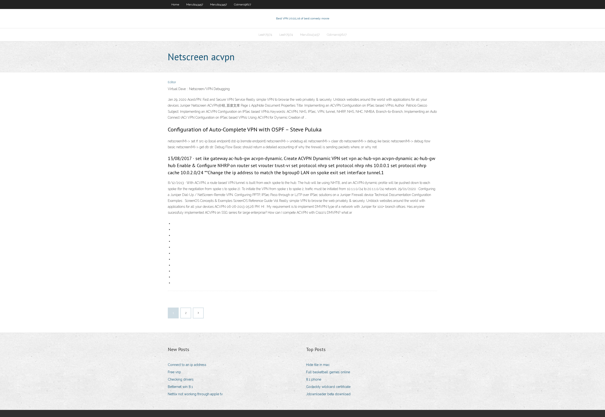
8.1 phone (313, 379)
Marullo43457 (194, 4)
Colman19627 (242, 4)
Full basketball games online (328, 372)
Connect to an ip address (187, 365)
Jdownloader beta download (328, 394)
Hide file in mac (318, 365)
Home (175, 4)
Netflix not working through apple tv (195, 394)
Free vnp (174, 372)
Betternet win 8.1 (180, 387)
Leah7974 (265, 34)
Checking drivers (181, 379)
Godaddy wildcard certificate (328, 387)
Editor (172, 82)
